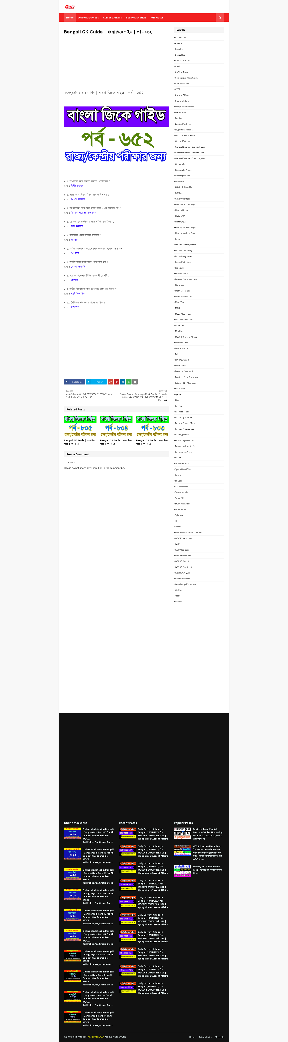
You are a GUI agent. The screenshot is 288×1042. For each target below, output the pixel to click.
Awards (178, 43)
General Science (182, 141)
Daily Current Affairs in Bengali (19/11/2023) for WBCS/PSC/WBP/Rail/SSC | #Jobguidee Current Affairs (153, 834)
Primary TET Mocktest (185, 382)
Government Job (182, 198)
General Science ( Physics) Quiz (189, 152)
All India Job (180, 37)
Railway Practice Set (184, 428)
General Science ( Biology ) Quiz (190, 146)
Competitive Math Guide (186, 77)
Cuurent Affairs (182, 100)
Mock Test (180, 325)
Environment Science (185, 135)
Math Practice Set (183, 296)
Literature (179, 285)
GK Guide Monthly (183, 187)
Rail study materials (184, 417)
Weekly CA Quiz (182, 572)
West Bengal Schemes (185, 584)
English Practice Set (184, 129)
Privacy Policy (205, 1037)
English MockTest (183, 123)
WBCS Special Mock (184, 538)
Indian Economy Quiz (184, 250)
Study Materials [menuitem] (136, 17)
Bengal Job (180, 54)
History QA (180, 215)
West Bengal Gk (182, 578)
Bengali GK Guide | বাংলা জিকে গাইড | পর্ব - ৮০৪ (116, 442)
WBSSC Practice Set (184, 567)
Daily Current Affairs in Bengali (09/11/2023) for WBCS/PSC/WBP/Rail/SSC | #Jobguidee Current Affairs (153, 988)
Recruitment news (183, 452)
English (178, 118)
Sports (178, 475)
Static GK (179, 498)
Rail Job (178, 405)
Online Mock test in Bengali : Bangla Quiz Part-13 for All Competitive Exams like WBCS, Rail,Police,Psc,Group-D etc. (98, 897)
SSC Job (178, 480)
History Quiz (180, 221)
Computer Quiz (182, 83)
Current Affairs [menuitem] (112, 17)
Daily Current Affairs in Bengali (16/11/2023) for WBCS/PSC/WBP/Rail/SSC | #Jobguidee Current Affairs (153, 868)
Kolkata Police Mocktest (186, 279)
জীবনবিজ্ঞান (178, 590)
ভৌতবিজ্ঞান (178, 601)
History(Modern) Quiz (185, 233)
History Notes (181, 210)
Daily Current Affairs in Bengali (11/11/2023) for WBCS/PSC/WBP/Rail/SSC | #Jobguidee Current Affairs (153, 953)
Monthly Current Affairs (186, 336)
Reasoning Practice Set (185, 446)
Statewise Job (181, 492)
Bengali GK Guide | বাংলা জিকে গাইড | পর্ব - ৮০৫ (79, 442)
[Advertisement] (116, 64)
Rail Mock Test (181, 411)
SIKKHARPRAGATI (96, 1037)
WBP (177, 544)
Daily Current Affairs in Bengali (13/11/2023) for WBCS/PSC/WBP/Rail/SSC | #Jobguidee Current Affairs (153, 919)
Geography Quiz (182, 175)
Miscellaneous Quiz (184, 319)
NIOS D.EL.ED (181, 342)
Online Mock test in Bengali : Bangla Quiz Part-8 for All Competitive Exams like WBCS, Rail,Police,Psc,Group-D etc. (98, 999)
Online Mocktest (182, 348)
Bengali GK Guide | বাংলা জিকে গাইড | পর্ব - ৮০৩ (152, 442)
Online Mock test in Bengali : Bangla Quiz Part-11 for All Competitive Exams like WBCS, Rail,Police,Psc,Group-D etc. (98, 937)
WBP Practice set (183, 555)
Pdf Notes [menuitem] (157, 17)
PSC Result (180, 388)
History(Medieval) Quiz (185, 227)
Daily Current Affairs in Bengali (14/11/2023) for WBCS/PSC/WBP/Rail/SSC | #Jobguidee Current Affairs (153, 902)
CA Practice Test (182, 60)
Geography (180, 164)
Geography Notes (183, 170)
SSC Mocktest (181, 486)
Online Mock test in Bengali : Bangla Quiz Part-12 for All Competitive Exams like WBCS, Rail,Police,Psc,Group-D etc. (98, 917)
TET (177, 521)
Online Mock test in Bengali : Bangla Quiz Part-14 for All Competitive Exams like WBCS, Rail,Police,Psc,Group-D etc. (98, 876)
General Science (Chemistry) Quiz (190, 158)
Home (192, 1037)
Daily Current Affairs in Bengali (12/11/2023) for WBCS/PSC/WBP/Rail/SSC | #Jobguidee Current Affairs (153, 936)
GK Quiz (178, 192)
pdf (176, 354)
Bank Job (179, 49)
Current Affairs (182, 95)
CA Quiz (178, 66)
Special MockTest (183, 469)
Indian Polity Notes (183, 256)
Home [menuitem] (70, 17)
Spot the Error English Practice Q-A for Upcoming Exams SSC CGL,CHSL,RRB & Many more (208, 834)
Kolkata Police (181, 273)
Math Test (179, 302)
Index (177, 239)
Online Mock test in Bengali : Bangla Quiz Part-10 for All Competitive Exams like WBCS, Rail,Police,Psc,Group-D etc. (98, 958)
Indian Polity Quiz (183, 262)
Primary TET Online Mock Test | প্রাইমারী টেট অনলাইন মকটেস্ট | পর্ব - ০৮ (208, 869)
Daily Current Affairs (184, 106)
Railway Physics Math (185, 423)
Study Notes (180, 509)
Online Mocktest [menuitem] (88, 17)
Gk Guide (179, 181)
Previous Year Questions (186, 377)
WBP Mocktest (181, 549)
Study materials (182, 503)
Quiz (177, 400)
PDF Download (182, 359)
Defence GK (180, 112)
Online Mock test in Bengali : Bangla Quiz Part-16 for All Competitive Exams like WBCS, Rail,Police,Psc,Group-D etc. (98, 836)
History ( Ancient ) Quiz (185, 204)
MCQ (177, 308)
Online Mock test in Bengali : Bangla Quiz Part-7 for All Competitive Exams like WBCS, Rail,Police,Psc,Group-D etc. (98, 1019)
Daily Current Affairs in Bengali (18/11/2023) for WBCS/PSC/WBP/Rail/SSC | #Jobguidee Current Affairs (153, 851)
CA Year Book (181, 72)
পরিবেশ (177, 595)
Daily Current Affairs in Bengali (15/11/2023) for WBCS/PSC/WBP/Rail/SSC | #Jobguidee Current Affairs (153, 885)
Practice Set (180, 365)
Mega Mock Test (182, 313)
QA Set (178, 394)
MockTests (180, 331)
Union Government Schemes (188, 532)
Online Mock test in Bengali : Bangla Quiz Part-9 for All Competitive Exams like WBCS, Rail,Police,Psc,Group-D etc (98, 978)
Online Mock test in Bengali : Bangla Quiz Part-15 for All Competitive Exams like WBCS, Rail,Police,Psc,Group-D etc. (98, 856)
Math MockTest (182, 290)
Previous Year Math (184, 371)
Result (178, 457)
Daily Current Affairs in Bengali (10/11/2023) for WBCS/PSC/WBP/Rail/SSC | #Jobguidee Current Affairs (153, 971)
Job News (179, 267)
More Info (219, 1037)
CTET (177, 89)
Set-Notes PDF (181, 463)
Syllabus (179, 515)
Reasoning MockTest (184, 440)
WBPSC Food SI (182, 561)
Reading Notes (182, 434)
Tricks (178, 526)
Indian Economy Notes (185, 244)
